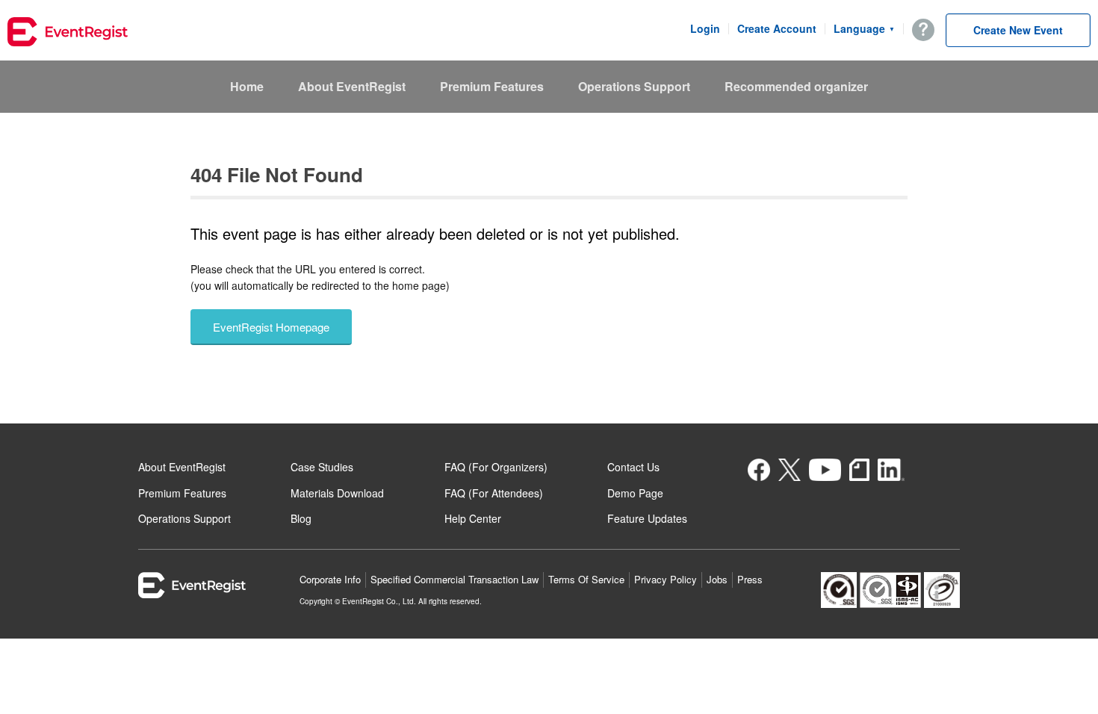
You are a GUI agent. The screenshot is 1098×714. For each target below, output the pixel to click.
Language (864, 28)
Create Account (776, 28)
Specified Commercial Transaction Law (454, 579)
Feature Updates (647, 518)
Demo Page (635, 492)
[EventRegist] (67, 33)
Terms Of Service (586, 579)
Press (750, 579)
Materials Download (337, 492)
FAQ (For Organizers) (496, 466)
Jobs (717, 579)
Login (705, 28)
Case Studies (322, 466)
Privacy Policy (665, 579)
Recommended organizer (796, 86)
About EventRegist (352, 86)
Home (247, 86)
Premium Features (492, 86)
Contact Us (633, 466)
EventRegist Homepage (271, 327)
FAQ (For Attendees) (493, 492)
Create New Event (1018, 29)
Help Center (472, 518)
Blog (301, 518)
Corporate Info (330, 579)
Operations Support (634, 86)
